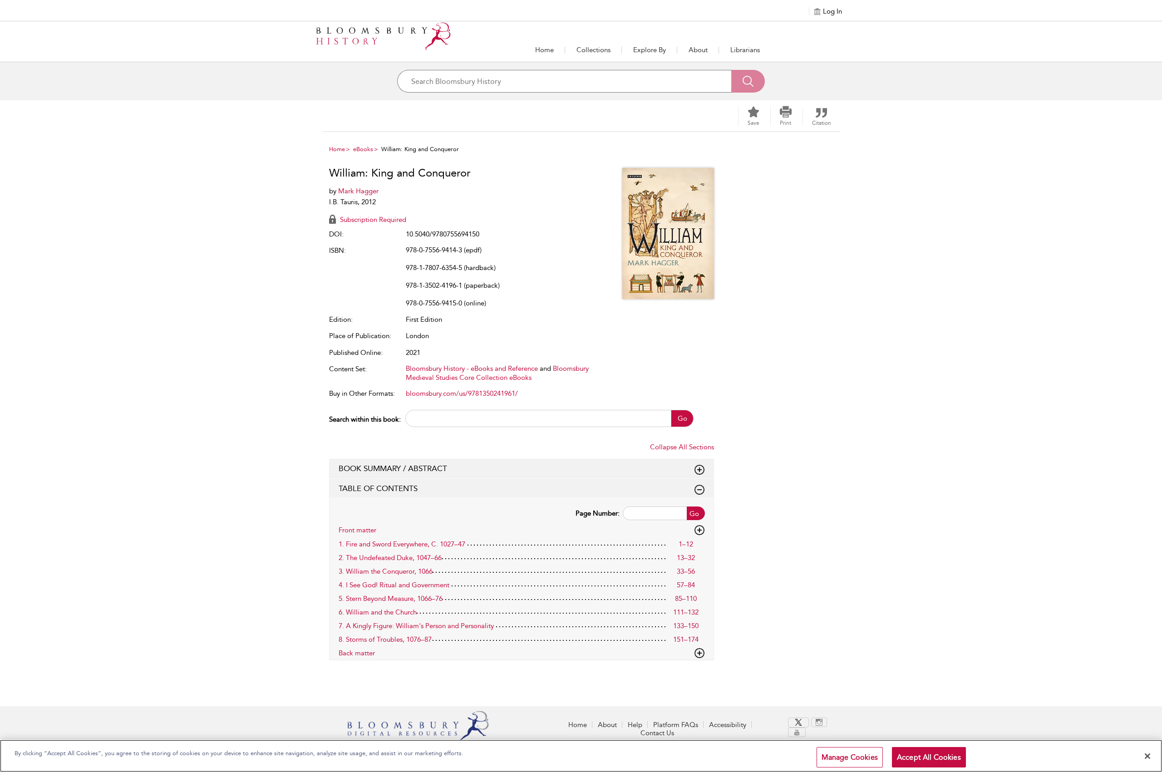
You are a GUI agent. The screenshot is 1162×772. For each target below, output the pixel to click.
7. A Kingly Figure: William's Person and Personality (416, 626)
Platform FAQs (675, 725)
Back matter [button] (357, 653)
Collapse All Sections (682, 447)
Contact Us (657, 733)
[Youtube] (797, 732)
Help (635, 725)
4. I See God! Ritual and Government (394, 585)
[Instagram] (819, 722)
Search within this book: (365, 419)
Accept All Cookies (929, 757)
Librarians (745, 50)
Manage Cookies (850, 757)
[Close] (1147, 756)
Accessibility (727, 725)
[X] (798, 723)
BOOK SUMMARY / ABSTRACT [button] (393, 468)
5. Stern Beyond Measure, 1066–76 (391, 599)
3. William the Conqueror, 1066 (386, 571)
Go (682, 418)
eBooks (363, 149)
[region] (581, 756)
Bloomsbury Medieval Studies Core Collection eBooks (497, 373)
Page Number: (598, 513)
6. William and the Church (378, 612)
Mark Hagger (358, 191)
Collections (593, 50)
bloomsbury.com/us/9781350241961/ (462, 393)
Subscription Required (372, 220)
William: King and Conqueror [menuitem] (420, 149)
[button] (649, 49)
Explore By (649, 50)
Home (544, 50)
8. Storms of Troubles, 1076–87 (385, 639)
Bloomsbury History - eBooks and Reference (472, 368)
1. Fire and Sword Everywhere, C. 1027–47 (402, 544)
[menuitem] (799, 723)
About (698, 50)
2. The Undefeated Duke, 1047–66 (390, 558)
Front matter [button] (357, 530)
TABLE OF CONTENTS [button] (378, 488)
